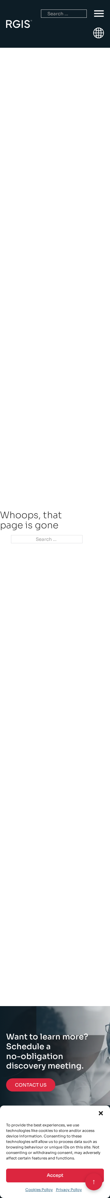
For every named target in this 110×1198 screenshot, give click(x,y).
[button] (101, 1113)
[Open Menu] (99, 13)
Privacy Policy (69, 1189)
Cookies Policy (39, 1189)
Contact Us (30, 1085)
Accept (55, 1175)
